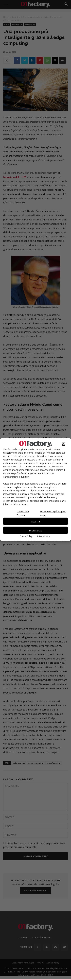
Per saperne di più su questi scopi (53, 513)
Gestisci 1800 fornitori (23, 513)
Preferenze (35, 530)
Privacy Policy (43, 536)
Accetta (35, 521)
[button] (63, 444)
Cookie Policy (26, 536)
